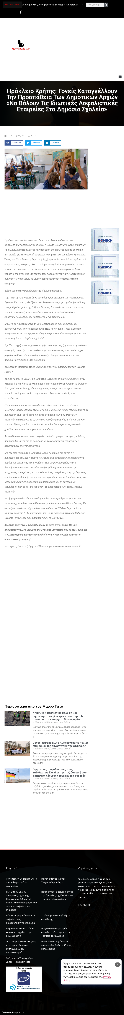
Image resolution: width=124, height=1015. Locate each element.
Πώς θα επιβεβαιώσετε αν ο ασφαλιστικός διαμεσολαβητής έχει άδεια (20, 919)
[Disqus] (46, 640)
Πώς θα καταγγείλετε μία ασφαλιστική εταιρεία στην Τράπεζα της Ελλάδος (55, 932)
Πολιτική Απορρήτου (13, 1012)
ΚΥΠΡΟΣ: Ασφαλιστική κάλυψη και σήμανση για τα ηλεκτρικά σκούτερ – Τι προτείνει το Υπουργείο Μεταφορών (58, 716)
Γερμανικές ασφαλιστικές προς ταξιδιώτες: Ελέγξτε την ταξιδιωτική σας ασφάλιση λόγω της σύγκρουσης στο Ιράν (59, 772)
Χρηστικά (11, 868)
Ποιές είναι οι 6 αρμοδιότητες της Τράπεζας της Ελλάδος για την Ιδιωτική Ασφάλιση (57, 895)
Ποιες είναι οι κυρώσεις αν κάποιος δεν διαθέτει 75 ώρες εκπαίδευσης (56, 945)
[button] (119, 76)
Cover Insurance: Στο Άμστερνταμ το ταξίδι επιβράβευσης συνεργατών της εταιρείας (60, 744)
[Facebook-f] (20, 12)
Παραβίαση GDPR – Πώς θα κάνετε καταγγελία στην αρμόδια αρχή (20, 932)
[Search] (106, 5)
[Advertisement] (79, 45)
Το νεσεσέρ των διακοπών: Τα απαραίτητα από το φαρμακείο (21, 882)
